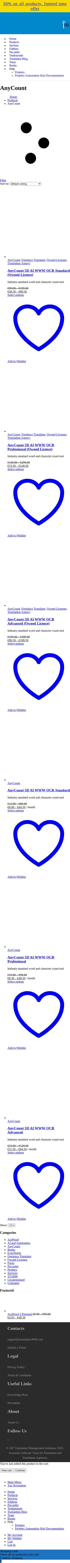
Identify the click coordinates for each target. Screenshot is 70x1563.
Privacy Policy (16, 1367)
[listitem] (35, 6)
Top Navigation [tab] (16, 1485)
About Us (13, 1422)
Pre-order (12, 1266)
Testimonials (14, 1508)
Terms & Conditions (19, 1375)
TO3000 (12, 1276)
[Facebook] (7, 1440)
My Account (14, 1534)
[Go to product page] (38, 1085)
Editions (12, 1501)
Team (10, 1515)
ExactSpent (14, 1253)
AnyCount (13, 1246)
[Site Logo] (17, 29)
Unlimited (13, 1283)
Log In (11, 1544)
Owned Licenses (17, 1259)
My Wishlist (14, 1538)
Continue (20, 1470)
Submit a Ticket (16, 1347)
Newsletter (13, 1403)
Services (12, 1273)
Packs (10, 1263)
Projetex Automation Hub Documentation (39, 75)
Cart (10, 1541)
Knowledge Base (17, 1394)
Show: (4, 1225)
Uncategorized (16, 1279)
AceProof (13, 1239)
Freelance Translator (19, 1256)
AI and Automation (18, 1243)
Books (11, 1249)
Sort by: (5, 183)
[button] (2, 1475)
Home (11, 1491)
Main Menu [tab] (14, 1482)
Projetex (20, 72)
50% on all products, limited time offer (35, 6)
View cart (6, 1470)
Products (12, 1495)
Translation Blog (18, 58)
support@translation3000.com (25, 1339)
